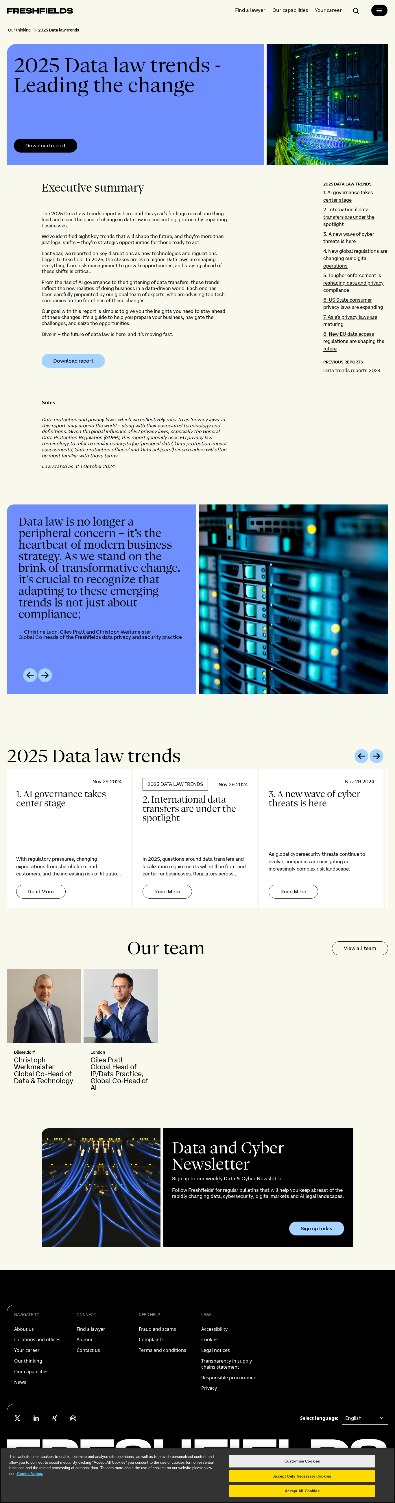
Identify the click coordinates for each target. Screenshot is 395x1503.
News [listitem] (20, 1382)
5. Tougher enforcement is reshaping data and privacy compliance (353, 282)
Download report (45, 145)
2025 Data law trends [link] (58, 30)
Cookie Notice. (29, 1474)
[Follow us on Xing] (54, 1418)
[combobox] (365, 1418)
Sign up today (317, 1228)
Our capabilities (290, 10)
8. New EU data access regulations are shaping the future (353, 341)
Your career (328, 10)
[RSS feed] (73, 1418)
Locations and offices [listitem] (37, 1339)
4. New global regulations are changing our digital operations (355, 258)
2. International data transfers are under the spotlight (348, 217)
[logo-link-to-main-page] (40, 12)
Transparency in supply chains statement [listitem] (226, 1364)
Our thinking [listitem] (28, 1361)
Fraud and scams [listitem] (157, 1329)
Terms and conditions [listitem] (162, 1350)
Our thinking (19, 30)
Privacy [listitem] (209, 1388)
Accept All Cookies (302, 1491)
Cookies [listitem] (210, 1339)
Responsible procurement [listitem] (229, 1377)
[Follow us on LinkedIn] (36, 1418)
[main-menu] (379, 10)
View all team (360, 948)
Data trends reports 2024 (352, 370)
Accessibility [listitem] (214, 1329)
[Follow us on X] (17, 1418)
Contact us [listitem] (88, 1350)
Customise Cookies (302, 1461)
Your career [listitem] (27, 1350)
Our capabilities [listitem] (31, 1371)
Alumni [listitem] (84, 1339)
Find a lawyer (250, 10)
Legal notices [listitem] (215, 1350)
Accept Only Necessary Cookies (302, 1476)
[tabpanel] (197, 838)
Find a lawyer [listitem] (91, 1329)
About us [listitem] (24, 1329)
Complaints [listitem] (151, 1339)
